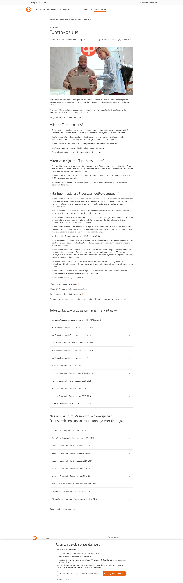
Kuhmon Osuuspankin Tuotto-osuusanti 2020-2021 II (72, 373)
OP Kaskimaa (40, 9)
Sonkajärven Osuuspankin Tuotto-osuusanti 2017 (70, 430)
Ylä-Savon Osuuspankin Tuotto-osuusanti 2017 (70, 358)
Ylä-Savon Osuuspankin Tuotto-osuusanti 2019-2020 (72, 343)
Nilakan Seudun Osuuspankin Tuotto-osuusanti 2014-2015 (74, 499)
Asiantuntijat (87, 9)
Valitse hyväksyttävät (91, 573)
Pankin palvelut (65, 9)
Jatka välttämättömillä (67, 573)
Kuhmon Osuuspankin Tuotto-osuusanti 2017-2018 (71, 396)
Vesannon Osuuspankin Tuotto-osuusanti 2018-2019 (72, 461)
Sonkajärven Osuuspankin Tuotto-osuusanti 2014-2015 (73, 438)
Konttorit (77, 9)
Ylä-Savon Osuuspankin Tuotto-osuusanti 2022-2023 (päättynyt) (76, 320)
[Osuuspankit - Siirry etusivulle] (28, 9)
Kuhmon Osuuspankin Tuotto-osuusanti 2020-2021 (71, 381)
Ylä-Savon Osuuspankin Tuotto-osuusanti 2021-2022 (72, 327)
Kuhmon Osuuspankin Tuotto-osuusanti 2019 (69, 388)
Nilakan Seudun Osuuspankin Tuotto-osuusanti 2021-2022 (74, 484)
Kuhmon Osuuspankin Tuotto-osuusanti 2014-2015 (71, 404)
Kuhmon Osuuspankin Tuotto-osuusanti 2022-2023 (71, 366)
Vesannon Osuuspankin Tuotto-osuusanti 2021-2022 (72, 446)
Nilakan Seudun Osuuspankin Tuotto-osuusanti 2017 (72, 491)
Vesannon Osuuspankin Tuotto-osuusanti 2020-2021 (72, 453)
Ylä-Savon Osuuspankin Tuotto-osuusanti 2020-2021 (72, 335)
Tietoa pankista (100, 9)
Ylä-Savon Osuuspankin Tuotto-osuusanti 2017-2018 (72, 350)
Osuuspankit (54, 20)
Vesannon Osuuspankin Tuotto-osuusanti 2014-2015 (72, 476)
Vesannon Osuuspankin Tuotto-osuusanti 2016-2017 (72, 469)
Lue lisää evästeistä (62, 579)
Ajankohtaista (52, 9)
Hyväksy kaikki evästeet (114, 573)
